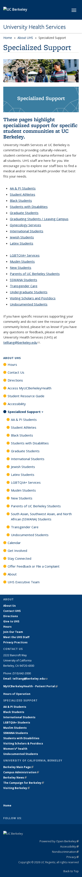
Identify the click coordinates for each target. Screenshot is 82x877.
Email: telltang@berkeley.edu (25, 678)
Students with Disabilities (29, 206)
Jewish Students (22, 237)
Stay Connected (19, 558)
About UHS (25, 38)
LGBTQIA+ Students (16, 722)
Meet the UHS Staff (16, 637)
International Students (26, 231)
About (12, 574)
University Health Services (34, 27)
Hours (12, 364)
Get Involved (17, 550)
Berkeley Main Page (18, 767)
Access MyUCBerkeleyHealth (29, 388)
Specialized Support (24, 411)
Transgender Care (23, 286)
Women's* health (15, 749)
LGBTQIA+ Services (25, 255)
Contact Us (16, 372)
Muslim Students (22, 261)
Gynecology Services (25, 225)
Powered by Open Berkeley (59, 841)
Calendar (14, 542)
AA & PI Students (23, 188)
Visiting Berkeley (16, 788)
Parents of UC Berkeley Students (35, 273)
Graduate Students (24, 213)
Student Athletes (22, 194)
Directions (15, 380)
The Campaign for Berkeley (23, 783)
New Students (20, 267)
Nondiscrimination (65, 852)
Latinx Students (21, 243)
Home (7, 38)
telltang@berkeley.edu (21, 342)
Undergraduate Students (28, 292)
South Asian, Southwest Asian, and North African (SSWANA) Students (41, 516)
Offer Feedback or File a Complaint (33, 566)
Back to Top (71, 871)
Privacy (72, 857)
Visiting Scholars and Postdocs (33, 298)
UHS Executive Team (24, 582)
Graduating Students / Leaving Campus (39, 219)
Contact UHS (12, 611)
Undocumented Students (28, 304)
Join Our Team (13, 632)
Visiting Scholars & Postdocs (23, 743)
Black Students (21, 200)
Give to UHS (11, 621)
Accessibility (17, 404)
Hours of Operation (16, 694)
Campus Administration (21, 772)
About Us (9, 606)
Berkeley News (15, 777)
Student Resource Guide (26, 396)
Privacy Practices (15, 642)
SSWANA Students (23, 280)
